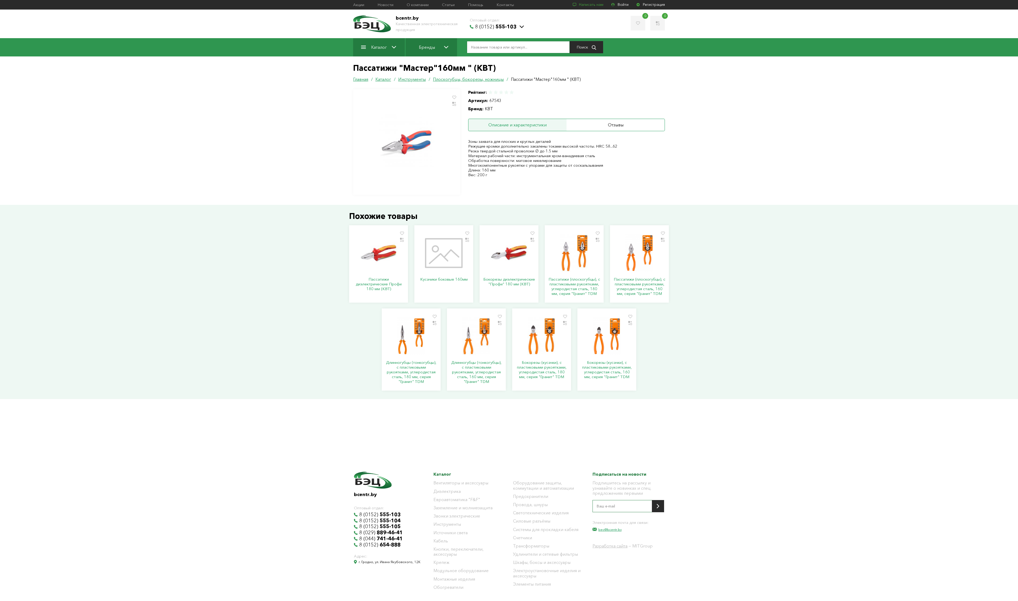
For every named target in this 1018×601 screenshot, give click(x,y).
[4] (506, 92)
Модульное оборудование (461, 570)
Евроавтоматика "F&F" (456, 499)
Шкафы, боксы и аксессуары (542, 562)
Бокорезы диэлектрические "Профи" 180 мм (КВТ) (509, 281)
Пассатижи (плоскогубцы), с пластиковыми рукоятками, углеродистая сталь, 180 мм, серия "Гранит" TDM (574, 286)
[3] (501, 92)
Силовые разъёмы (531, 521)
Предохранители (530, 496)
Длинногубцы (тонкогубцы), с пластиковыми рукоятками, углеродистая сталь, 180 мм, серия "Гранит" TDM (411, 372)
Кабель (440, 540)
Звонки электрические (456, 516)
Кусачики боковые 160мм (444, 279)
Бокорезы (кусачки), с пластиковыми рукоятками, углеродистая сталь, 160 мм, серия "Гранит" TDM (607, 369)
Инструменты (447, 524)
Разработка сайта (610, 546)
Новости (385, 4)
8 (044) (381, 539)
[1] (490, 92)
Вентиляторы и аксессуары (460, 482)
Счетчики (522, 537)
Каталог (379, 47)
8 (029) (381, 533)
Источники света (450, 532)
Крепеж (441, 562)
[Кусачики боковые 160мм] (444, 253)
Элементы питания (532, 584)
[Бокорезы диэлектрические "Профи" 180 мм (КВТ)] (509, 253)
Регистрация (654, 4)
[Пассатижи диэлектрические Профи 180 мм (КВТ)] (378, 253)
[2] (495, 92)
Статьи (448, 4)
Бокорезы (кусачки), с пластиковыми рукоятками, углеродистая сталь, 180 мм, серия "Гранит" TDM (542, 369)
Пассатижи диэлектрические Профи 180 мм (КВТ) (379, 284)
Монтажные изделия (454, 579)
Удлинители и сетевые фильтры (545, 554)
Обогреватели (448, 587)
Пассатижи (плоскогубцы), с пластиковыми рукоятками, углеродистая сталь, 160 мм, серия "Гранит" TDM (639, 286)
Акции (358, 4)
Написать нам (591, 4)
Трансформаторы (531, 546)
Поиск (583, 47)
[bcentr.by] (372, 23)
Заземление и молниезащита (463, 507)
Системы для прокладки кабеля (545, 529)
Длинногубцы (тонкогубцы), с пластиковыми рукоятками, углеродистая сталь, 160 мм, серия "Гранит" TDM (476, 372)
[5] (511, 92)
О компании (418, 4)
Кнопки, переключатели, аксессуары (458, 552)
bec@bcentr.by (610, 529)
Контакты (505, 4)
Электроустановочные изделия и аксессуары (547, 573)
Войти (623, 4)
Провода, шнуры (530, 504)
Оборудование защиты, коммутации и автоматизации (543, 485)
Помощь (475, 4)
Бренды (427, 47)
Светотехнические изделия (541, 512)
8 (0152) (495, 27)
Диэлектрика (447, 491)
